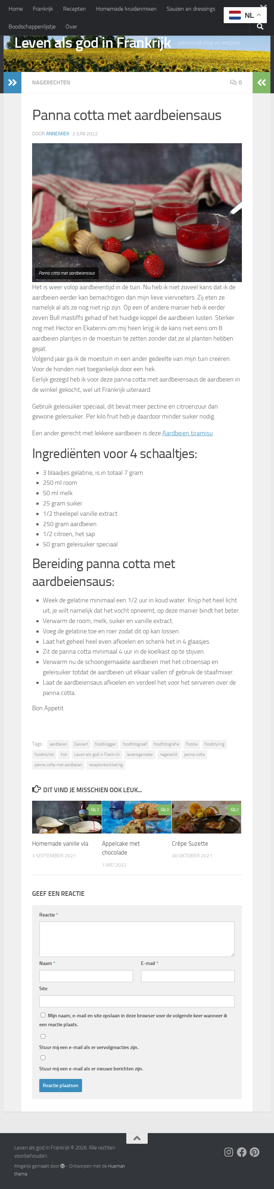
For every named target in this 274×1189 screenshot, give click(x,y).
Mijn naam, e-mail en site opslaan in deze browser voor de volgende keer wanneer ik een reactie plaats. (133, 1020)
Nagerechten (51, 82)
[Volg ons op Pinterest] (255, 1152)
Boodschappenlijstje (32, 26)
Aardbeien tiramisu (187, 433)
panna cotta (194, 754)
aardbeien (58, 744)
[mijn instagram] (229, 1152)
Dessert (81, 744)
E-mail (149, 963)
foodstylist (44, 754)
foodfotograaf (135, 744)
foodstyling (214, 744)
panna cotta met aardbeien (58, 764)
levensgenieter (140, 754)
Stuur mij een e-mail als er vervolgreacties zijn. (88, 1047)
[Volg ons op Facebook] (242, 1152)
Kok (64, 754)
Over (71, 26)
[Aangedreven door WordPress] (62, 1166)
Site (43, 989)
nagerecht (168, 754)
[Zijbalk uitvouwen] (12, 82)
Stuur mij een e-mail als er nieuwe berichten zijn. (91, 1069)
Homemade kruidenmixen (126, 8)
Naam (47, 963)
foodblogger (105, 744)
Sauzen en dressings (191, 8)
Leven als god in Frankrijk (92, 43)
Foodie (192, 744)
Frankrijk (43, 8)
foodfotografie (166, 744)
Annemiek (57, 134)
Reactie (48, 915)
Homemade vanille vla (60, 843)
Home (16, 8)
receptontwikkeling (106, 764)
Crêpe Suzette (190, 843)
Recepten (74, 8)
